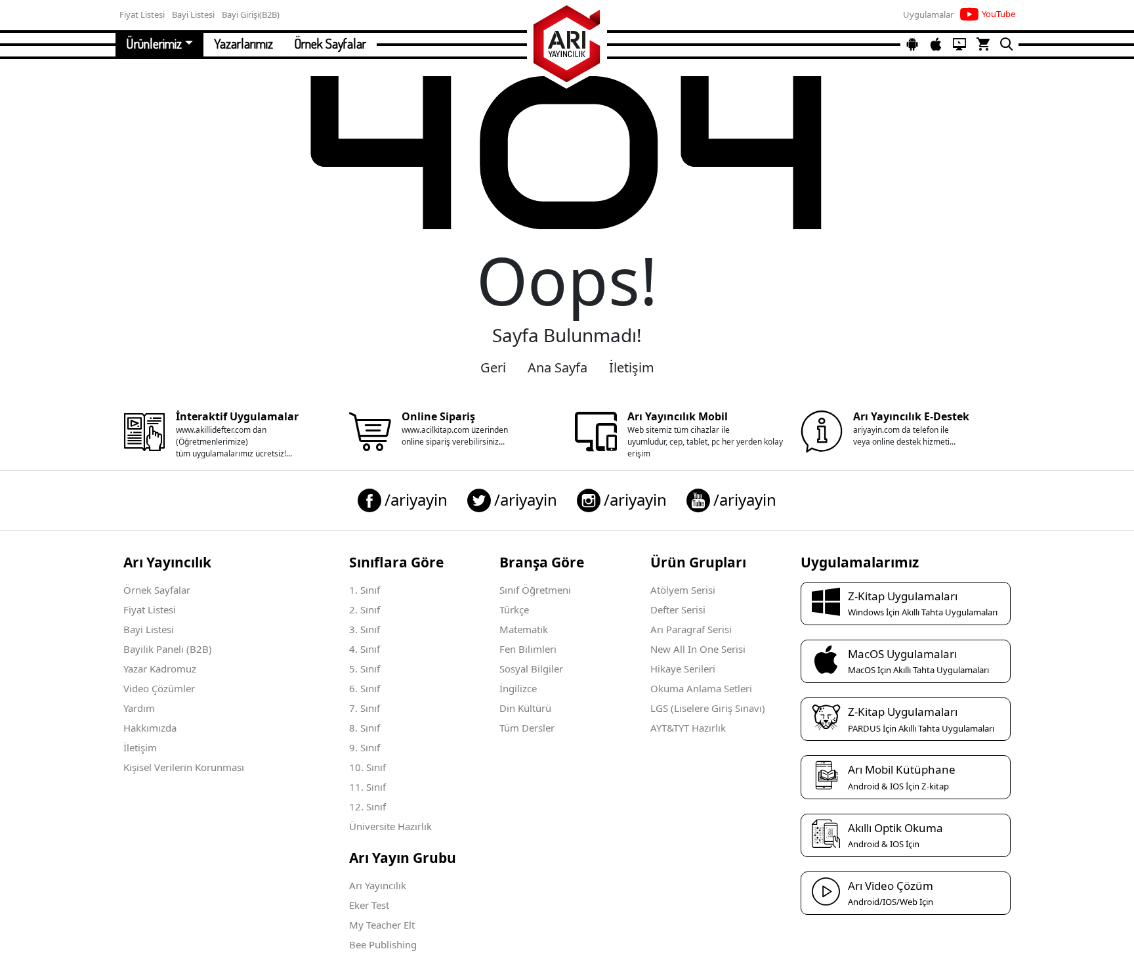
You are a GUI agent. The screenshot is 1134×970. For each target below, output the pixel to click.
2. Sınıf (364, 609)
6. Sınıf (364, 688)
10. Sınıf (367, 767)
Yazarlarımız (243, 43)
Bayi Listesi (148, 629)
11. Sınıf (367, 786)
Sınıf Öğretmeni (535, 589)
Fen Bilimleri (527, 648)
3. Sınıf (364, 629)
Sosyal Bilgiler (531, 668)
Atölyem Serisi (682, 589)
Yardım (139, 708)
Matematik (523, 629)
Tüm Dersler (527, 727)
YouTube (998, 14)
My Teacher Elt (382, 924)
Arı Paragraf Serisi (691, 629)
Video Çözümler (159, 688)
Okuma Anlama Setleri (701, 688)
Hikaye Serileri (682, 668)
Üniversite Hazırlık (390, 826)
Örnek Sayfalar (330, 43)
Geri (493, 367)
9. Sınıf (364, 747)
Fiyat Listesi (149, 609)
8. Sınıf (364, 727)
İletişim (631, 367)
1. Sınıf (364, 589)
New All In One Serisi (698, 648)
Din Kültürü (525, 708)
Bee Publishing (383, 944)
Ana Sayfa (557, 367)
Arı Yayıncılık (377, 885)
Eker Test (369, 905)
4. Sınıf (364, 648)
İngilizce (518, 688)
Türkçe (514, 609)
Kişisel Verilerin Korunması (183, 767)
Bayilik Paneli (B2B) (167, 648)
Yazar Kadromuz (159, 668)
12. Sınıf (367, 806)
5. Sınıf (364, 668)
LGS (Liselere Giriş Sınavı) (707, 708)
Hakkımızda (150, 727)
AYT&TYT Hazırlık (688, 727)
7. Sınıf (364, 708)
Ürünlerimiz (154, 43)
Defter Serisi (677, 609)
